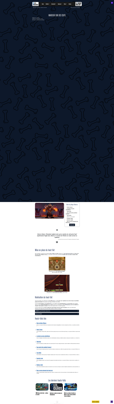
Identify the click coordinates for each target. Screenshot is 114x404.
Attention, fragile (70, 219)
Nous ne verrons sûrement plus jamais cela (72, 222)
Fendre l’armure (69, 207)
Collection (47, 4)
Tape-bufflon (69, 215)
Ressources (59, 4)
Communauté (53, 4)
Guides (43, 4)
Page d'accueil (35, 7)
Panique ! (53, 300)
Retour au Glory (72, 224)
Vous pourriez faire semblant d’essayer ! (71, 213)
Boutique (70, 4)
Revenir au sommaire (95, 401)
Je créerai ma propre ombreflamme (70, 209)
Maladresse (68, 304)
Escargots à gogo (70, 218)
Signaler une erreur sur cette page (75, 7)
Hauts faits (38, 7)
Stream (65, 4)
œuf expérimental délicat (68, 253)
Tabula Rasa (69, 211)
